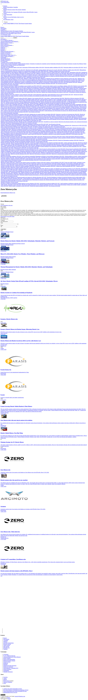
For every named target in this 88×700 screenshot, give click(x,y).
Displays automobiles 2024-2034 (36, 132)
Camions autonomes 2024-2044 (57, 98)
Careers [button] (33, 32)
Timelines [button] (21, 31)
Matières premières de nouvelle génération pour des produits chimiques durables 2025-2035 (58, 119)
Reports (5, 7)
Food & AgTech (4, 46)
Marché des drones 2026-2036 (38, 100)
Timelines (24, 9)
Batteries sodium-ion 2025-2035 (8, 94)
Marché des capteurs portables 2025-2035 (19, 167)
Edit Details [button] (11, 33)
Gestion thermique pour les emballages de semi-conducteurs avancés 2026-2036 (42, 158)
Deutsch (22, 23)
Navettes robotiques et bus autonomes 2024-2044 (55, 108)
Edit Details (13, 17)
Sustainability (3, 57)
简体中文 (12, 23)
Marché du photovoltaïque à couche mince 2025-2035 (21, 116)
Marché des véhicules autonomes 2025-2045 (74, 98)
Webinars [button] (3, 31)
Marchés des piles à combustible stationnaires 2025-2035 (31, 121)
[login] (9, 698)
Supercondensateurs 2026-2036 (40, 94)
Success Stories (17, 62)
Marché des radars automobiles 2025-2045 (20, 142)
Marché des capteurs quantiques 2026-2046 (24, 166)
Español (26, 23)
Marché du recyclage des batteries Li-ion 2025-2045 (12, 78)
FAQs (4, 683)
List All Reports (4, 61)
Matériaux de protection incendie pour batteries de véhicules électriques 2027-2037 (57, 103)
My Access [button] (5, 33)
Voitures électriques (75, 107)
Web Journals (18, 9)
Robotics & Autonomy (5, 53)
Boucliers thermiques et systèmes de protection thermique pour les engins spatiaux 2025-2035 (59, 76)
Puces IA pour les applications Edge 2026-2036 (76, 148)
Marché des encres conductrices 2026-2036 (76, 73)
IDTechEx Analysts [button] (19, 32)
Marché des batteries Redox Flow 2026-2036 (31, 92)
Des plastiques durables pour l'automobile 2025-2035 (24, 83)
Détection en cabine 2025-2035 (33, 152)
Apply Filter (3, 229)
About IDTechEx (7, 12)
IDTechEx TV (6, 647)
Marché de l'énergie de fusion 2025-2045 (42, 116)
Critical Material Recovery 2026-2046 (46, 74)
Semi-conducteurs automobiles (14, 109)
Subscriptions (10, 7)
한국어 (16, 23)
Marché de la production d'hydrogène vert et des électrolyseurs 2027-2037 (28, 129)
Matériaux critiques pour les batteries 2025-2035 (27, 74)
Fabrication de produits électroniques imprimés (47, 137)
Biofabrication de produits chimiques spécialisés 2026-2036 (43, 114)
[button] (5, 6)
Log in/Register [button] (4, 34)
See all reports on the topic (64, 71)
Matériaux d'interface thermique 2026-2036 (45, 83)
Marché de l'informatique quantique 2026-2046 (68, 140)
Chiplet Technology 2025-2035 (79, 150)
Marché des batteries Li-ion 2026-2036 (76, 89)
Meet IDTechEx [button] (27, 32)
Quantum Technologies (6, 52)
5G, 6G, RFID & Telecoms (6, 40)
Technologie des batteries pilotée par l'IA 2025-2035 (15, 87)
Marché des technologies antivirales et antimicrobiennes (18, 125)
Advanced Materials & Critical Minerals (9, 41)
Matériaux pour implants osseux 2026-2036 (22, 126)
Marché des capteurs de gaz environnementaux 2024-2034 (44, 163)
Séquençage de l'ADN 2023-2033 (79, 125)
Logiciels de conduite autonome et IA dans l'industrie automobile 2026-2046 (46, 142)
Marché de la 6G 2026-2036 (32, 69)
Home (2, 192)
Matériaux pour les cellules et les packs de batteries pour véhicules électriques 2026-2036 (32, 79)
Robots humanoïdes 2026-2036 (68, 144)
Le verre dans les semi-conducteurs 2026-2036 (70, 151)
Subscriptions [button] (3, 28)
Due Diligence (80, 63)
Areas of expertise (10, 62)
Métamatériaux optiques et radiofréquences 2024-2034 (26, 82)
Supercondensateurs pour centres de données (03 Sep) (15, 691)
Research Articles (11, 9)
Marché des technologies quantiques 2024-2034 (25, 141)
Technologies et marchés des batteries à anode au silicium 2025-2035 (36, 109)
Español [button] (24, 36)
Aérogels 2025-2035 (65, 72)
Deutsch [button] (20, 36)
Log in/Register (6, 19)
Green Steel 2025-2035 (28, 118)
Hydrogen (3, 49)
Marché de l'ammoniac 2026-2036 (21, 114)
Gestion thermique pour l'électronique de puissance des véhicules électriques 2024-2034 (63, 110)
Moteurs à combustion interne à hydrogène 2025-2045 (62, 118)
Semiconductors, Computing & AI (10, 668)
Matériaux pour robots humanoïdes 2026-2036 (46, 145)
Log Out (22, 17)
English (5, 23)
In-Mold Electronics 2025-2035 (30, 137)
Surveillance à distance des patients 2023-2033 (43, 126)
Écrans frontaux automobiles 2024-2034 (77, 104)
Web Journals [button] (16, 31)
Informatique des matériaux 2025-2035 (72, 81)
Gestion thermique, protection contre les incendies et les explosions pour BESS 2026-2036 (30, 95)
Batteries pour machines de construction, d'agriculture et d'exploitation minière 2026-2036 (46, 87)
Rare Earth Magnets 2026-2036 (71, 82)
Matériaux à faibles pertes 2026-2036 (71, 69)
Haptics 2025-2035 (61, 163)
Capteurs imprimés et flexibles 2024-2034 (67, 137)
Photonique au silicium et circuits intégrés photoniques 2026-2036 (56, 134)
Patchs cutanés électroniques (7, 126)
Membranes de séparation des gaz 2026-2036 (61, 116)
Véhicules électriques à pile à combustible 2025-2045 (34, 104)
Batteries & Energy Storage (6, 42)
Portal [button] (2, 33)
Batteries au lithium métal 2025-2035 (32, 90)
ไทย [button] (17, 36)
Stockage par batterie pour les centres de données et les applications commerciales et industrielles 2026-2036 (33, 88)
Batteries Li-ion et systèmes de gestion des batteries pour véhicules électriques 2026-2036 (48, 89)
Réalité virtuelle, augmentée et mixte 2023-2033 (19, 186)
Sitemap (5, 679)
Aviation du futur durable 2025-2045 (11, 110)
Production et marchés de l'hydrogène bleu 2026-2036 (68, 114)
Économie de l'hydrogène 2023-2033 (41, 118)
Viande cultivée (11, 124)
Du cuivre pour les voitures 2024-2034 (22, 100)
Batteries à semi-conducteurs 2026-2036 (24, 94)
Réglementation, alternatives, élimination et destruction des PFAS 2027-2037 (32, 124)
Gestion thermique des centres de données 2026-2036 (72, 158)
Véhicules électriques (34, 103)
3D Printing (3, 39)
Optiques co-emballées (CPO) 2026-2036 (53, 132)
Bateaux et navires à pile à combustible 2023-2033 (12, 104)
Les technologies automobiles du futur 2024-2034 (58, 104)
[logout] (8, 697)
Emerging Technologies (8, 642)
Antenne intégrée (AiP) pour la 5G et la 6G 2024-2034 (51, 69)
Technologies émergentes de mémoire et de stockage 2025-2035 (33, 151)
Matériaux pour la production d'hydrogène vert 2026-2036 (65, 79)
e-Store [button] (15, 33)
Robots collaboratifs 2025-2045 (18, 144)
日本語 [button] (5, 36)
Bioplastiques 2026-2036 (75, 72)
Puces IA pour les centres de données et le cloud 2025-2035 (52, 148)
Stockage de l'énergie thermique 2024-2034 (15, 123)
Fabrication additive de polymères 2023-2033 (73, 67)
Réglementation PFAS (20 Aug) (10, 692)
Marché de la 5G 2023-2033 (19, 69)
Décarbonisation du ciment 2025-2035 (23, 171)
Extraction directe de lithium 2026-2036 (63, 74)
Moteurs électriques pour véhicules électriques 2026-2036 (53, 102)
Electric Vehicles (4, 44)
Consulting (15, 7)
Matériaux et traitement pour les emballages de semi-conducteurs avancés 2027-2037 (58, 78)
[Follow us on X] (45, 604)
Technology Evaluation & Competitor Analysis (40, 63)
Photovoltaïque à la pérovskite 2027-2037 (32, 120)
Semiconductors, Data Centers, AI (8, 55)
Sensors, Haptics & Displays (7, 56)
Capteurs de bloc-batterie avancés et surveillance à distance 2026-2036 (57, 86)
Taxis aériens (47, 98)
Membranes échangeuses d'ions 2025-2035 (36, 77)
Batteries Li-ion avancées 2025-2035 (36, 98)
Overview (5, 677)
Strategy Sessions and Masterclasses (17, 65)
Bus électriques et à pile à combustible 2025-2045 (56, 100)
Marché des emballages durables (62, 174)
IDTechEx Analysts (22, 12)
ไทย (20, 23)
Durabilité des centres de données (51, 121)
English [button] (2, 36)
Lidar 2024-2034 (32, 145)
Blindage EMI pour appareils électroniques (13, 76)
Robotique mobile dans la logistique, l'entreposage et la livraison (70, 145)
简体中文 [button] (10, 36)
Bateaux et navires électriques (12, 102)
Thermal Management (5, 58)
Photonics (3, 50)
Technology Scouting (72, 63)
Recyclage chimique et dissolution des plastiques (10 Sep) (15, 690)
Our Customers (14, 12)
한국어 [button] (14, 36)
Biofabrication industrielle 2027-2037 (18, 77)
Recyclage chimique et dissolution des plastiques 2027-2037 (23, 73)
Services (2, 63)
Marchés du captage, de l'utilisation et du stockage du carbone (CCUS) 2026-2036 (63, 168)
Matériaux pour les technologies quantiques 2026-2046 (51, 81)
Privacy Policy (6, 680)
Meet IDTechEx (30, 12)
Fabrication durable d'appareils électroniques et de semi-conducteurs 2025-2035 (18, 139)
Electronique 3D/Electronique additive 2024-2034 (33, 67)
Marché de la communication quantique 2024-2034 (29, 71)
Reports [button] (2, 27)
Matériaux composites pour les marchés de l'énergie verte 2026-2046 (51, 73)
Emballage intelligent (53, 71)
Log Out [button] (19, 33)
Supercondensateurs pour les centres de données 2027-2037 (60, 94)
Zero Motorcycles (11, 192)
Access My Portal (10, 216)
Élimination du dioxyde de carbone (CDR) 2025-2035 (43, 115)
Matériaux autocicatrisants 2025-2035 (48, 173)
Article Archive (6, 645)
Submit (15, 37)
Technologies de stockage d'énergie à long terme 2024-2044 (53, 90)
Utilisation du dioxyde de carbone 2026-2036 (66, 115)
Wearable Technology (5, 60)
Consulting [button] (3, 29)
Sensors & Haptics (7, 669)
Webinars (5, 9)
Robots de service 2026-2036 (20, 147)
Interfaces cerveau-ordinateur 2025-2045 (55, 162)
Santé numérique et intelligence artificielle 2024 (61, 125)
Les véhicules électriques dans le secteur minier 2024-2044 (16, 103)
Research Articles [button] (8, 31)
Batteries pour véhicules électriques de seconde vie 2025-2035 (55, 92)
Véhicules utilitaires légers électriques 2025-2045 (30, 102)
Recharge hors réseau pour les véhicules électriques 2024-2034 (17, 107)
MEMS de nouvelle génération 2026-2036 (20, 153)
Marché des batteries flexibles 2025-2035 (20, 89)
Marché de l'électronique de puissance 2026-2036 (33, 108)
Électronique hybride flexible (16, 137)
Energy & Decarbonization (6, 45)
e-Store (18, 17)
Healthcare (3, 47)
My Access (8, 17)
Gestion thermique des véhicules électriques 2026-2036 (32, 110)
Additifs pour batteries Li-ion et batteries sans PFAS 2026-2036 (32, 72)
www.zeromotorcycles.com (6, 205)
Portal (4, 17)
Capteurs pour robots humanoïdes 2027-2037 (72, 146)
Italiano (30, 23)
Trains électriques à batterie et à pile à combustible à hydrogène (53, 99)
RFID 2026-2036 (45, 71)
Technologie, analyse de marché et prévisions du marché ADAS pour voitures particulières (50, 107)
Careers (35, 12)
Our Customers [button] (11, 32)
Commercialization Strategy (24, 63)
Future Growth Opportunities (11, 63)
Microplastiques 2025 (16, 172)
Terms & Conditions (7, 682)
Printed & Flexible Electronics (7, 51)
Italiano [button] (27, 36)
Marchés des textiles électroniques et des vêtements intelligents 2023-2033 (38, 184)
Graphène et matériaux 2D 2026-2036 (30, 76)
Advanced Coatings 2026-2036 (53, 72)
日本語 (8, 23)
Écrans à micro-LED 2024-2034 (35, 134)
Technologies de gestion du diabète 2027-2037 (40, 125)
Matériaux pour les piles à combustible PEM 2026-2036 (26, 81)
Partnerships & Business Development (59, 63)
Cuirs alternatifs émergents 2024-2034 (41, 171)
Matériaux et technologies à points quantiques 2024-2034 (50, 82)
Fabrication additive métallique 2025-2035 (54, 67)
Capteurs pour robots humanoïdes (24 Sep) (12, 688)
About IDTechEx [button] (4, 32)
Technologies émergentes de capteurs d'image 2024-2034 (18, 163)
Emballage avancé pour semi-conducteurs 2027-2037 (17, 132)
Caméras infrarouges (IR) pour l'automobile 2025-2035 (16, 145)
